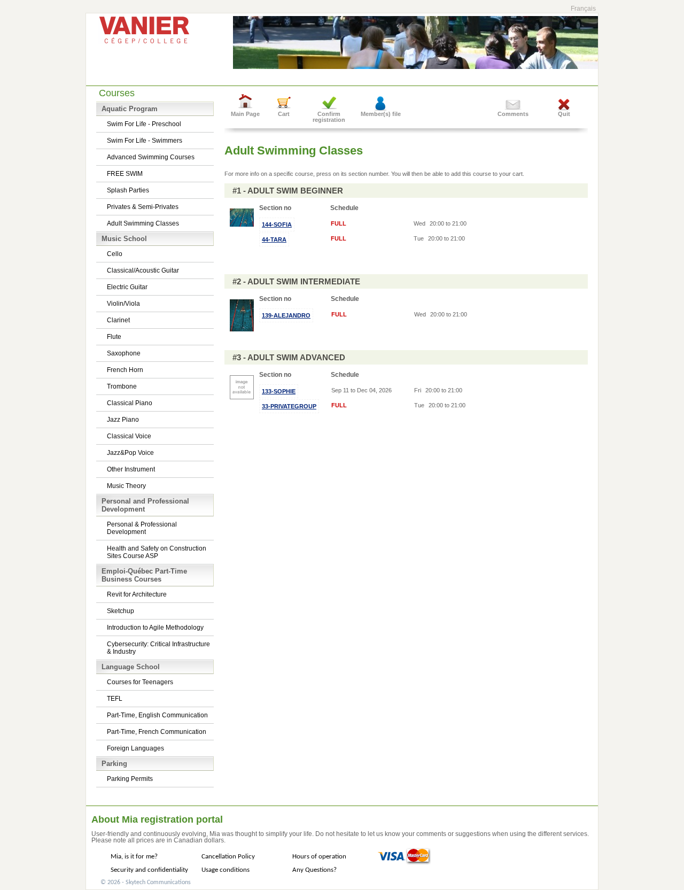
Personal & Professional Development (142, 528)
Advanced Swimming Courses (151, 157)
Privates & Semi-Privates (142, 207)
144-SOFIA (277, 224)
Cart (284, 114)
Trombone (122, 386)
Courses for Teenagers (140, 682)
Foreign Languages (135, 748)
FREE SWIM (125, 173)
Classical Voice (129, 436)
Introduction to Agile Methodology (155, 627)
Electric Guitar (127, 287)
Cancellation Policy (228, 856)
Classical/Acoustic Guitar (143, 270)
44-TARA (274, 239)
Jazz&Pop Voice (130, 452)
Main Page (245, 114)
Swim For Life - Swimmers (144, 140)
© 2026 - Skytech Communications (145, 882)
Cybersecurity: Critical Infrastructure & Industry (158, 647)
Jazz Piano (123, 419)
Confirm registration (329, 117)
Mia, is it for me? (134, 856)
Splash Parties (128, 190)
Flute (114, 336)
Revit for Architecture (137, 594)
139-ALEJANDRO (286, 315)
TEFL (114, 698)
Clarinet (118, 320)
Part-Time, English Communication (157, 715)
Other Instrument (131, 469)
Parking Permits (130, 779)
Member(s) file (381, 114)
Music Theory (126, 486)
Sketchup (120, 611)
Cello (114, 254)
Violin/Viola (123, 303)
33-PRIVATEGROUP (289, 406)
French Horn (125, 370)
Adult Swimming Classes (143, 223)
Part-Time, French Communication (156, 732)
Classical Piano (129, 403)
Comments (513, 114)
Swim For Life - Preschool (144, 124)
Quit (564, 114)
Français (583, 8)
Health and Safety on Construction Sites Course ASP (156, 552)
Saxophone (124, 353)
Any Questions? (314, 869)
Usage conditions (225, 869)
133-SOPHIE (279, 391)
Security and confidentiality (149, 869)
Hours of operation (319, 856)
